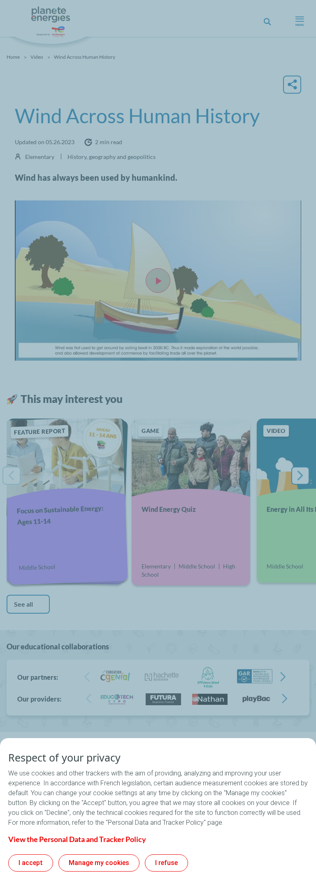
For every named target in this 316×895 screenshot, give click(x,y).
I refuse (166, 863)
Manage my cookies (99, 863)
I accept (31, 863)
